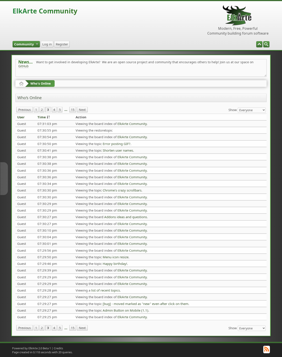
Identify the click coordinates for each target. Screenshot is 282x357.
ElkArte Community (45, 10)
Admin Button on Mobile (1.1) (125, 310)
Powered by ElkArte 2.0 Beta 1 (31, 348)
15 (72, 110)
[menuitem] (266, 44)
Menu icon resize (115, 257)
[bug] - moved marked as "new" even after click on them (145, 303)
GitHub (23, 66)
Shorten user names (118, 150)
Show (233, 109)
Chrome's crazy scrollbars (122, 190)
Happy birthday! (115, 263)
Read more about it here (36, 76)
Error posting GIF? (116, 143)
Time (41, 117)
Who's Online (40, 83)
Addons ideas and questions (125, 217)
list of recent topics (105, 290)
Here (87, 76)
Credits (58, 348)
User (21, 117)
